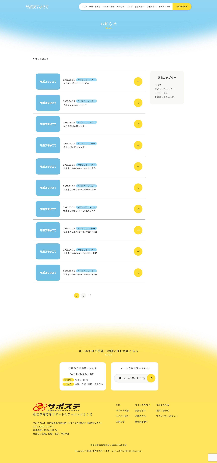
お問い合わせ (162, 410)
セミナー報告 (161, 93)
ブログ (129, 7)
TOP (85, 7)
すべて (158, 85)
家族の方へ (139, 7)
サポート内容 (94, 7)
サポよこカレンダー (164, 89)
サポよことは (164, 7)
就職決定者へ (141, 421)
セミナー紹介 (108, 7)
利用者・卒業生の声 (164, 97)
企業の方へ (151, 7)
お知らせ (120, 7)
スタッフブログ (142, 404)
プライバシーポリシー (167, 416)
